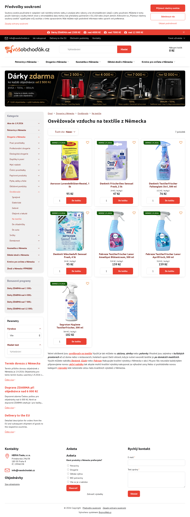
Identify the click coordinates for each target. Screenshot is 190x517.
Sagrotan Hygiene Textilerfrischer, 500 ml (70, 326)
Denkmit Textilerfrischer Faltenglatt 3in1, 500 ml (163, 185)
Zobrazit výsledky (95, 494)
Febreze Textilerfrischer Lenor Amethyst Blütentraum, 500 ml (116, 255)
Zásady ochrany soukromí (114, 508)
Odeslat (134, 493)
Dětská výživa (76, 474)
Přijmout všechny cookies (167, 8)
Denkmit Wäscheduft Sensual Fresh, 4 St (70, 255)
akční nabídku (76, 364)
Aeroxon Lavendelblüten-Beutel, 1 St (69, 185)
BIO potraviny (76, 478)
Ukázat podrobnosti (168, 23)
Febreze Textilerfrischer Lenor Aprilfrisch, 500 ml (163, 255)
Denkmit (75, 360)
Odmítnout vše (168, 16)
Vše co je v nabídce (79, 482)
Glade (84, 360)
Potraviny (74, 465)
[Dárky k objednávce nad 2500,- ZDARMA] (95, 89)
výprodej (62, 367)
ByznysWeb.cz (105, 512)
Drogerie (74, 469)
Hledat (124, 49)
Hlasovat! (73, 488)
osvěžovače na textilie (80, 353)
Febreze (97, 360)
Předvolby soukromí (92, 508)
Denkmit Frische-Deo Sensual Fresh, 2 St (116, 185)
